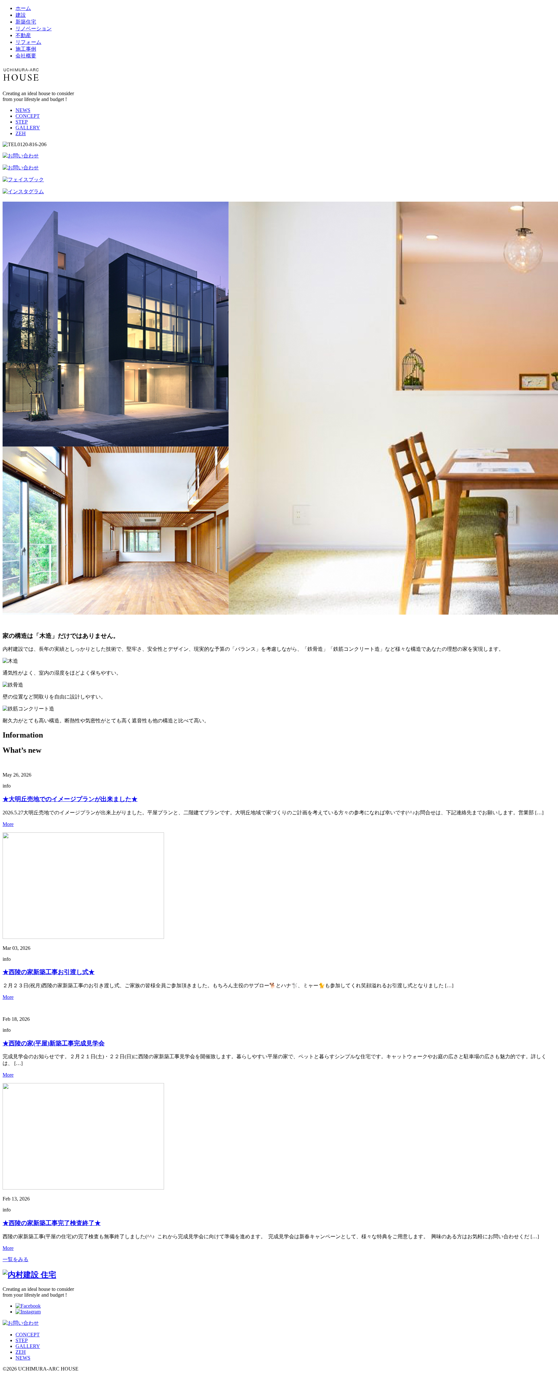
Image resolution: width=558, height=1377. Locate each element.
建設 (21, 15)
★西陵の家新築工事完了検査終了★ (52, 1223)
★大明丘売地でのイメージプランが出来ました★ (70, 799)
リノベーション (34, 28)
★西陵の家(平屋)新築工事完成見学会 (54, 1043)
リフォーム (28, 42)
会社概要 (26, 55)
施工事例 (26, 49)
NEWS (23, 110)
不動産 (23, 35)
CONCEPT (28, 116)
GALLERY (28, 127)
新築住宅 (26, 22)
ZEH (21, 133)
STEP (22, 122)
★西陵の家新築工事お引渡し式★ (49, 972)
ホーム (23, 8)
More (8, 824)
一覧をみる (15, 1259)
